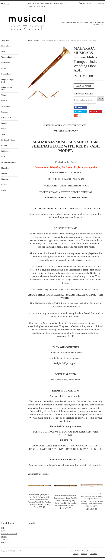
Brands (9, 190)
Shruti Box (5, 168)
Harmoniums (6, 46)
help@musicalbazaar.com (62, 465)
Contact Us (31, 6)
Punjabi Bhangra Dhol (7, 81)
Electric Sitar (5, 63)
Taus (3, 134)
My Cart (87, 3)
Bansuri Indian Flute (6, 88)
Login (38, 6)
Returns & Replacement (44, 3)
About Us (63, 3)
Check (101, 99)
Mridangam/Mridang (8, 162)
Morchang (5, 179)
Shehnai (4, 174)
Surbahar (4, 112)
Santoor (4, 101)
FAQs (34, 3)
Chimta (4, 146)
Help (29, 3)
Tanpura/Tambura (7, 57)
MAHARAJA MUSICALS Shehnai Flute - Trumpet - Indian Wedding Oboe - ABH (69, 41)
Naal (3, 157)
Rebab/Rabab (6, 118)
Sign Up (43, 6)
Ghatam (4, 185)
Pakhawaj (4, 151)
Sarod (3, 129)
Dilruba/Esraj (6, 74)
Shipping (56, 3)
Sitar (3, 51)
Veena (3, 95)
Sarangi (4, 123)
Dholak (4, 68)
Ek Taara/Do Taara (8, 140)
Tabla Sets (5, 40)
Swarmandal (5, 106)
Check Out (100, 3)
